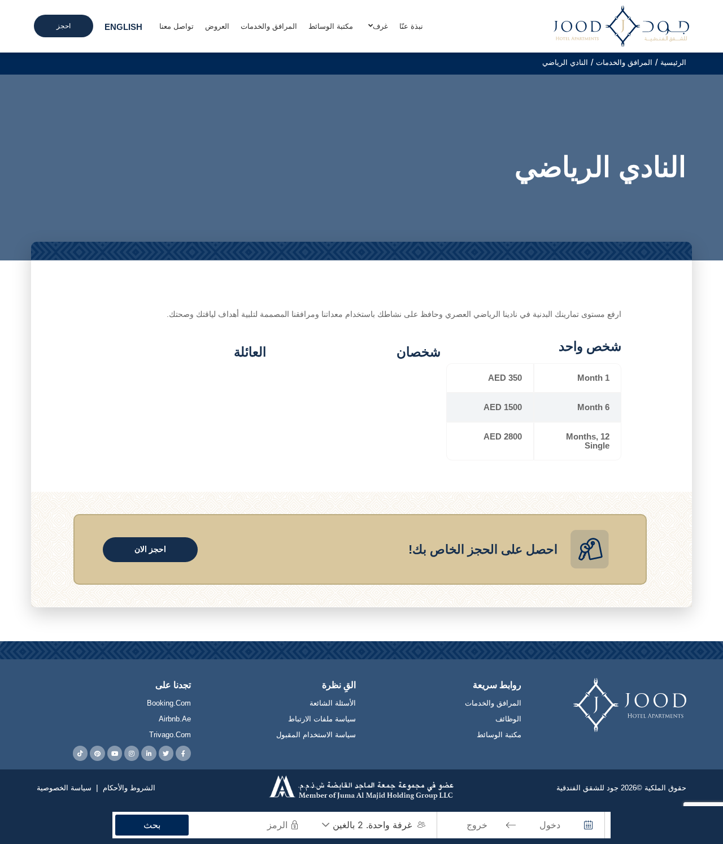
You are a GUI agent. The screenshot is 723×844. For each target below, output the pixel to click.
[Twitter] (166, 753)
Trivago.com (170, 734)
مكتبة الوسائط (499, 734)
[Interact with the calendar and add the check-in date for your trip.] (588, 824)
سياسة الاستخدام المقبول (316, 734)
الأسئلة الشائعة (333, 703)
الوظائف (508, 719)
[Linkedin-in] (148, 753)
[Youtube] (114, 753)
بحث (151, 824)
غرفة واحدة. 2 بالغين (372, 824)
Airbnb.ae (175, 719)
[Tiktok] (80, 753)
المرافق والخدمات (493, 703)
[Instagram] (131, 753)
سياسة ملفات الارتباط (322, 719)
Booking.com (169, 703)
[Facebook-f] (183, 753)
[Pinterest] (97, 753)
